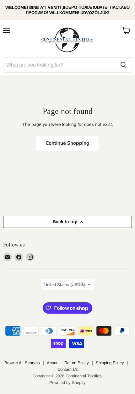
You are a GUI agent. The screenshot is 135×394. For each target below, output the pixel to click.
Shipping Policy (110, 362)
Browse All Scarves (22, 362)
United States (64, 284)
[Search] (123, 65)
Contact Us (67, 369)
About (52, 362)
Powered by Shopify (67, 382)
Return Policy (76, 362)
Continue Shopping (67, 143)
